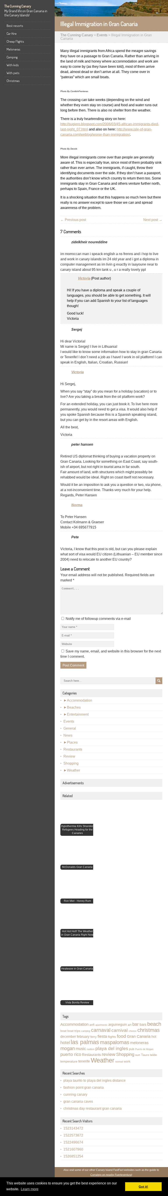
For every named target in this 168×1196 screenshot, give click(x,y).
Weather (73, 770)
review (108, 1054)
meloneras (139, 1043)
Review (69, 756)
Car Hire (12, 33)
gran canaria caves (78, 1101)
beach (154, 1024)
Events (102, 35)
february (83, 1036)
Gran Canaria (138, 1036)
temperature (68, 1061)
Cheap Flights (15, 41)
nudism (90, 1049)
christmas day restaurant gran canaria (92, 1108)
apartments (101, 1025)
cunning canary (75, 1094)
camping (85, 1031)
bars (143, 1024)
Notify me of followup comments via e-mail (98, 619)
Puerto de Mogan (144, 1049)
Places (72, 742)
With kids (13, 65)
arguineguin (117, 1024)
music (81, 1048)
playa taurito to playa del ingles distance (94, 1080)
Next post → (152, 220)
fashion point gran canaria (83, 1087)
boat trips (73, 1031)
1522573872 (73, 1135)
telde (153, 1055)
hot (153, 1036)
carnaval (100, 1030)
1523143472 (73, 1128)
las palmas (85, 1042)
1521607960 (73, 1149)
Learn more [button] (29, 1189)
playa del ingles (111, 1048)
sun (137, 1055)
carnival (119, 1030)
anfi (91, 1024)
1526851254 (73, 1156)
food (121, 1036)
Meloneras (13, 49)
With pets (13, 73)
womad (119, 1061)
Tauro (145, 1055)
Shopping (71, 763)
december (68, 1036)
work (127, 1061)
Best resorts (15, 26)
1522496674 (73, 1142)
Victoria (84, 278)
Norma (76, 505)
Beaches (74, 707)
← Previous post (73, 220)
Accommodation (79, 700)
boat (63, 1031)
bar (135, 1024)
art (129, 1024)
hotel (65, 1042)
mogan (67, 1048)
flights (112, 1036)
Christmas (13, 81)
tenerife (84, 1061)
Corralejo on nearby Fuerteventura (110, 1174)
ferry (93, 1036)
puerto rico (70, 1054)
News (67, 735)
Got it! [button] (143, 1186)
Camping (12, 57)
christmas (148, 1030)
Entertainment (78, 714)
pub (131, 1049)
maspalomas (114, 1042)
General (69, 728)
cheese (132, 1031)
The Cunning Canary (17, 6)
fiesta (102, 1036)
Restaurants (72, 749)
